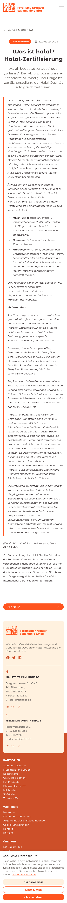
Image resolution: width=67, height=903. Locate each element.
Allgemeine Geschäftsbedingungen (24, 820)
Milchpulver (10, 790)
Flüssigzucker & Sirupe (17, 769)
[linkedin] (20, 658)
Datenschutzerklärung (17, 816)
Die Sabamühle (12, 846)
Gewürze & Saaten (14, 777)
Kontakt (8, 828)
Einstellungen (33, 889)
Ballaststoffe (10, 773)
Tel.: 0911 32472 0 (16, 691)
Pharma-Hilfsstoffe (14, 786)
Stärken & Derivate (14, 765)
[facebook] (8, 658)
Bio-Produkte (11, 782)
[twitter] (14, 658)
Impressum (10, 812)
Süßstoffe (9, 794)
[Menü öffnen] (61, 8)
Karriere (8, 832)
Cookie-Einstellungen (16, 824)
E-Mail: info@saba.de (18, 699)
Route (10, 706)
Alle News (13, 606)
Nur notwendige (33, 881)
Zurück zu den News (20, 29)
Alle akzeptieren (33, 897)
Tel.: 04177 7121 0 (15, 735)
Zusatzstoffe (10, 798)
